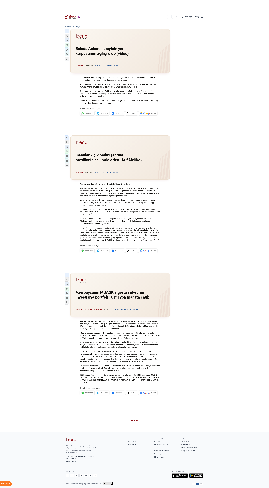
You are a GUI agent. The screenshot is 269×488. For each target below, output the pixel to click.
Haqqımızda (158, 441)
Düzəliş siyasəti (159, 454)
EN (193, 484)
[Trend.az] (72, 17)
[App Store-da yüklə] (180, 475)
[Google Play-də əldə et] (196, 475)
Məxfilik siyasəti (186, 444)
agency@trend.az (71, 461)
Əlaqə (156, 447)
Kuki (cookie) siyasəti (188, 451)
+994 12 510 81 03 (71, 459)
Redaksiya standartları (161, 451)
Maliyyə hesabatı (159, 457)
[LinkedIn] (90, 475)
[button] (67, 31)
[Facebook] (72, 475)
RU (201, 484)
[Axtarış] (169, 17)
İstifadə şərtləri (186, 441)
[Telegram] (86, 475)
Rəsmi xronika (132, 444)
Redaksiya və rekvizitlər (161, 444)
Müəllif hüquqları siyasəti (189, 447)
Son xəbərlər (132, 441)
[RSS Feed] (95, 475)
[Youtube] (81, 475)
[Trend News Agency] (71, 440)
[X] (77, 475)
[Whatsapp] (67, 475)
